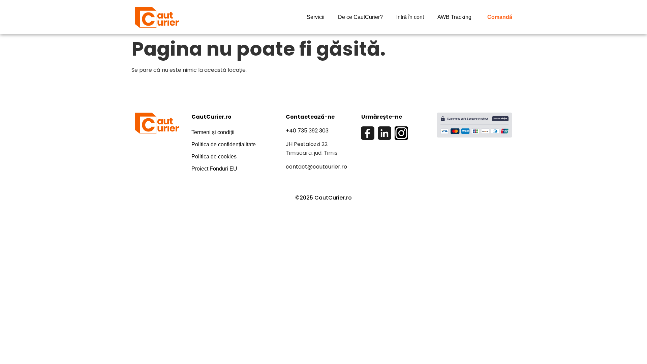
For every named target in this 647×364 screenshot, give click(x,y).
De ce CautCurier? (360, 17)
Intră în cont (410, 17)
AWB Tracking (454, 17)
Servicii (316, 17)
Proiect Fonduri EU (214, 169)
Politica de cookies (214, 156)
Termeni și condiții (213, 132)
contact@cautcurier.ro (316, 167)
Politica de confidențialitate (223, 144)
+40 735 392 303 (307, 130)
